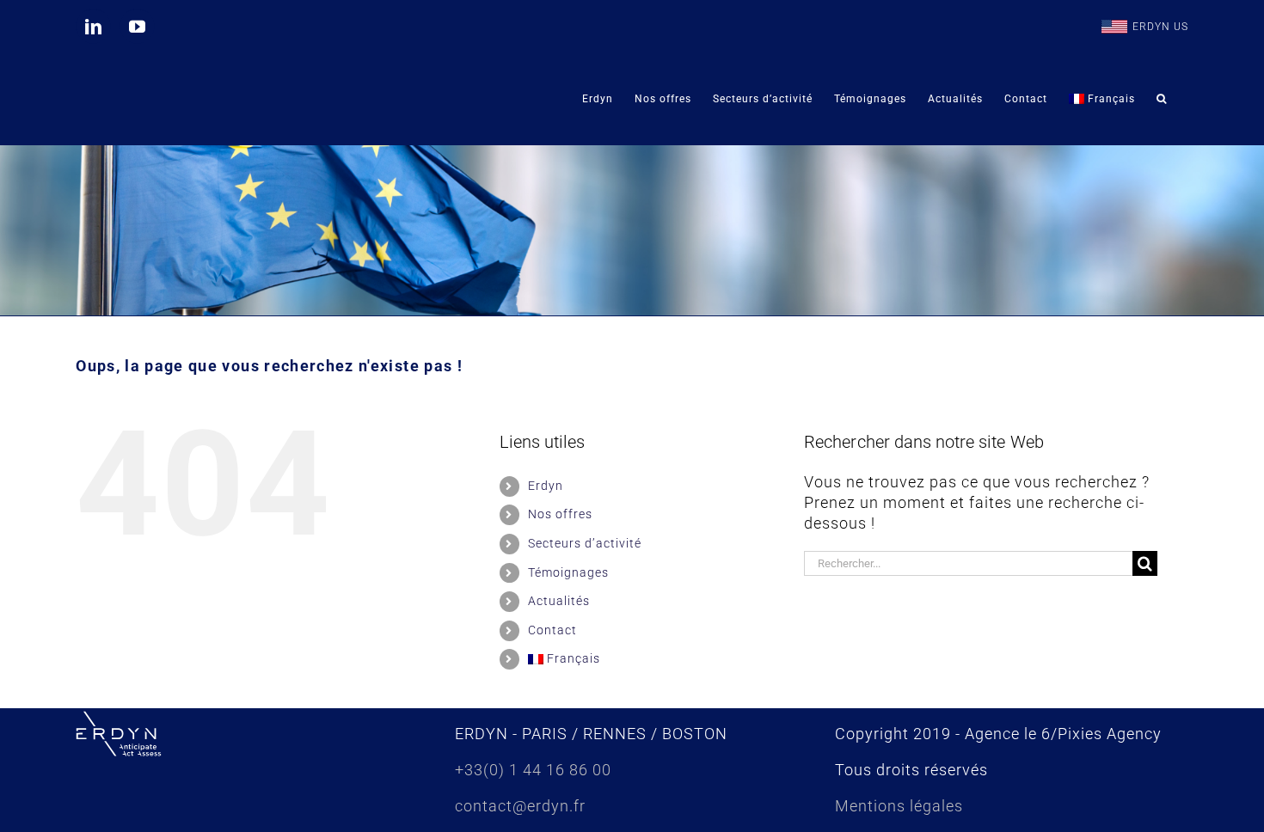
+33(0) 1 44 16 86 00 (533, 770)
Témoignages (568, 572)
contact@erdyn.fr (520, 806)
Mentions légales (899, 806)
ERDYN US (1160, 27)
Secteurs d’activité (584, 543)
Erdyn (545, 485)
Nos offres (560, 514)
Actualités (559, 601)
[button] (1162, 98)
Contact (552, 630)
